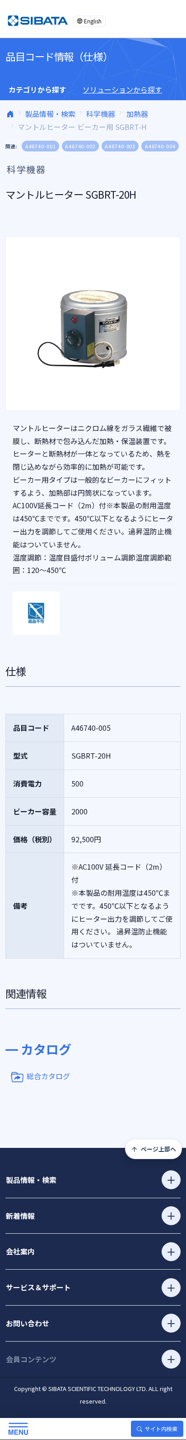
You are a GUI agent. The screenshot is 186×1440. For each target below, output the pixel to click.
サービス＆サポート (38, 1287)
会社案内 (20, 1251)
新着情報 (20, 1215)
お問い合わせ (27, 1323)
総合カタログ (48, 1076)
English (93, 21)
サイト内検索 (161, 1428)
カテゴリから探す (37, 89)
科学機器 (100, 113)
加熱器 (137, 113)
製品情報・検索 (50, 113)
